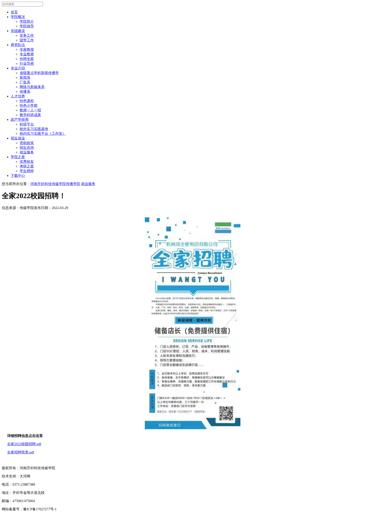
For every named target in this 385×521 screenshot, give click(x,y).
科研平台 (27, 124)
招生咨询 (27, 147)
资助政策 (27, 143)
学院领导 (27, 26)
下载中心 (18, 175)
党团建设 (18, 31)
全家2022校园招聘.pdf (24, 444)
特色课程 (27, 101)
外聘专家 (27, 59)
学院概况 (18, 17)
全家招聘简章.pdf (20, 452)
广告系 (25, 82)
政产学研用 (20, 119)
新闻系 (25, 77)
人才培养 (18, 96)
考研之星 (27, 166)
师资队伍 (18, 45)
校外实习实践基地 (34, 129)
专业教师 (27, 54)
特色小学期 (28, 105)
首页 (14, 12)
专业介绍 (18, 68)
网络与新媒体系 (32, 87)
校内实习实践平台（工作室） (43, 133)
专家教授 (27, 49)
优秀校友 (27, 161)
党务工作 (27, 35)
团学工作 (27, 40)
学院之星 (18, 157)
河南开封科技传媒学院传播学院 (55, 184)
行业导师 (27, 63)
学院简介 (27, 21)
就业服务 (27, 152)
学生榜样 (27, 171)
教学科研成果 (30, 115)
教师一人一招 (30, 110)
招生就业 (18, 138)
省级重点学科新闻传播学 (39, 73)
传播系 (25, 91)
